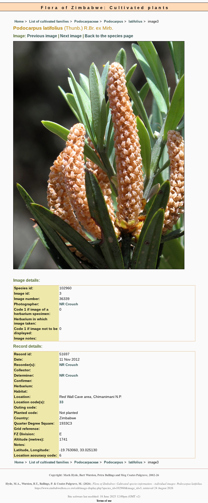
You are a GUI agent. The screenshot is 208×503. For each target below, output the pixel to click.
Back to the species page (109, 36)
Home (19, 21)
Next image (71, 36)
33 (61, 402)
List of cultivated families (49, 21)
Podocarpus (113, 21)
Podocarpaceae (86, 21)
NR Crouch (68, 304)
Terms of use (104, 500)
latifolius (135, 21)
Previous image (42, 36)
